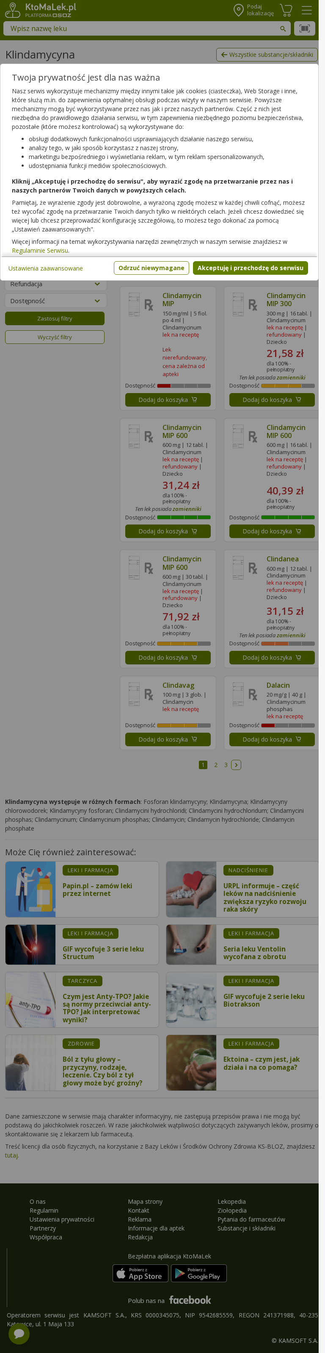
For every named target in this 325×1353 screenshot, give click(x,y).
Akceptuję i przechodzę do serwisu (250, 268)
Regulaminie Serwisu (40, 250)
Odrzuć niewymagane (151, 268)
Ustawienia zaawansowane (45, 268)
